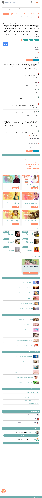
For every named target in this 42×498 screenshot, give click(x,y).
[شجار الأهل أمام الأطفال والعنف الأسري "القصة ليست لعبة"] (30, 214)
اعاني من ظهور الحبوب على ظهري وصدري (32, 164)
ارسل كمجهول (29, 60)
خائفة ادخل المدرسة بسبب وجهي (34, 166)
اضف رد (32, 69)
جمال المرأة (29, 9)
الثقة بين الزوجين (24, 175)
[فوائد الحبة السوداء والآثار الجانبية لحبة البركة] (36, 234)
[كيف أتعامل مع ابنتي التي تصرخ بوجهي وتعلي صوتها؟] (17, 241)
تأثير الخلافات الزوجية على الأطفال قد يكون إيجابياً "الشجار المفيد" (12, 221)
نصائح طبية (24, 231)
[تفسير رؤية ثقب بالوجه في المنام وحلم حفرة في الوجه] (36, 249)
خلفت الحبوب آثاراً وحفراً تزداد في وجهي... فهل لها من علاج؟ (18, 9)
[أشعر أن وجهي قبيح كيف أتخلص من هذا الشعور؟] (36, 241)
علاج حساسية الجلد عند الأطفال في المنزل (32, 162)
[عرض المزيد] (22, 40)
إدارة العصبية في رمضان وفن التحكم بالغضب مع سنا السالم (11, 185)
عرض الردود (28, 135)
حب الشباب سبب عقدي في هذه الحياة (33, 158)
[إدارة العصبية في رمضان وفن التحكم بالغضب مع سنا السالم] (11, 179)
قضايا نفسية (5, 175)
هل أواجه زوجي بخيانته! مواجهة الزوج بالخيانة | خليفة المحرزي (30, 185)
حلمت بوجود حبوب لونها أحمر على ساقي (33, 168)
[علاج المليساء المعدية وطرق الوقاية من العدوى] (17, 249)
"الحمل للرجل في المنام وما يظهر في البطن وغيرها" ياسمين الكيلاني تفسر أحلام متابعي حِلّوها (31, 203)
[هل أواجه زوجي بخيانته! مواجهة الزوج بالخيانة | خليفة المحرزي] (30, 179)
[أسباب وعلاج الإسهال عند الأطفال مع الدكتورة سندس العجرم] (11, 196)
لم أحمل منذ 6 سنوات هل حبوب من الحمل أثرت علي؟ (30, 160)
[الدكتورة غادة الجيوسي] (38, 63)
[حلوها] (39, 2)
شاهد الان (33, 188)
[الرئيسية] (38, 9)
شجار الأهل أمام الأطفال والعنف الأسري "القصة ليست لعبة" (31, 221)
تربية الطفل (4, 192)
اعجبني (34, 69)
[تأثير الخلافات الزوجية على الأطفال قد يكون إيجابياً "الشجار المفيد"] (11, 214)
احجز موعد (20, 435)
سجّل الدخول (36, 60)
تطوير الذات (24, 239)
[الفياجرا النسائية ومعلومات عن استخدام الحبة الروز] (17, 234)
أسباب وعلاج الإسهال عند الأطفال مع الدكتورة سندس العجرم (11, 202)
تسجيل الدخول (8, 2)
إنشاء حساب (14, 2)
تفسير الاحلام (24, 192)
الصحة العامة (35, 9)
